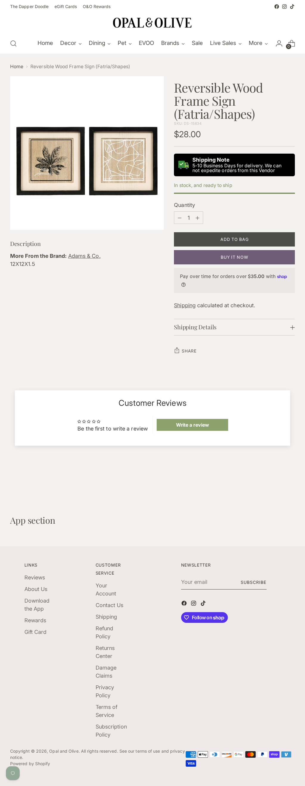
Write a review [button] (192, 425)
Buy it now (234, 257)
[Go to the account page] (279, 43)
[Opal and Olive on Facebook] (276, 6)
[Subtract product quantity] (179, 218)
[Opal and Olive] (152, 22)
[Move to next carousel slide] (290, 483)
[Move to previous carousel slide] (276, 483)
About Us (36, 589)
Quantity (184, 205)
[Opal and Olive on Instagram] (284, 6)
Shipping (185, 305)
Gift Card (35, 632)
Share (189, 350)
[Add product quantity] (197, 218)
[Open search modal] (13, 43)
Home (16, 66)
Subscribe (253, 582)
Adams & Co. (84, 256)
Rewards (35, 620)
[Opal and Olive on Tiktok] (292, 6)
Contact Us (110, 605)
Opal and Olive (63, 751)
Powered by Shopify (30, 763)
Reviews (34, 577)
